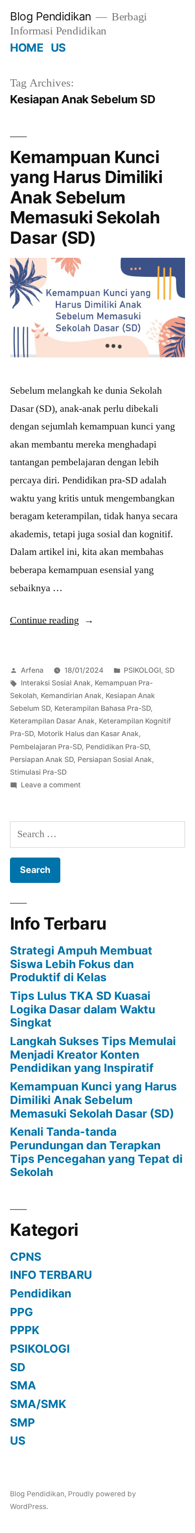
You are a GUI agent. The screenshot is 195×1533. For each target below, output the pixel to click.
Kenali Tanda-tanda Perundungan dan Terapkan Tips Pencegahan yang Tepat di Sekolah (96, 1152)
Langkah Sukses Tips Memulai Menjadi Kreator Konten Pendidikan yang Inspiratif (93, 1054)
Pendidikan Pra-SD (117, 746)
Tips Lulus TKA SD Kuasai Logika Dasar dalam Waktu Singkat (82, 1009)
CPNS (25, 1256)
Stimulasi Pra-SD (38, 772)
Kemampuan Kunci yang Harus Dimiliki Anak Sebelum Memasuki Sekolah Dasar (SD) (86, 197)
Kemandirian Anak (71, 695)
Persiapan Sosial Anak (115, 759)
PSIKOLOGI (142, 670)
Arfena (32, 670)
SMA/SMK (38, 1404)
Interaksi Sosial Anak (56, 683)
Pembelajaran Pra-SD (46, 746)
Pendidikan (40, 1293)
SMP (22, 1422)
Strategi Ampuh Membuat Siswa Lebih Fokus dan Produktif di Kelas (81, 964)
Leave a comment (51, 785)
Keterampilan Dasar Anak (52, 721)
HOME (26, 47)
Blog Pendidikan (50, 16)
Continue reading (52, 620)
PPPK (24, 1330)
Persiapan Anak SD (41, 759)
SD (170, 670)
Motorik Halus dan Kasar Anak (88, 733)
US (58, 47)
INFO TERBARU (51, 1275)
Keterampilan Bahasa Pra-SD (102, 708)
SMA (23, 1385)
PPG (21, 1312)
